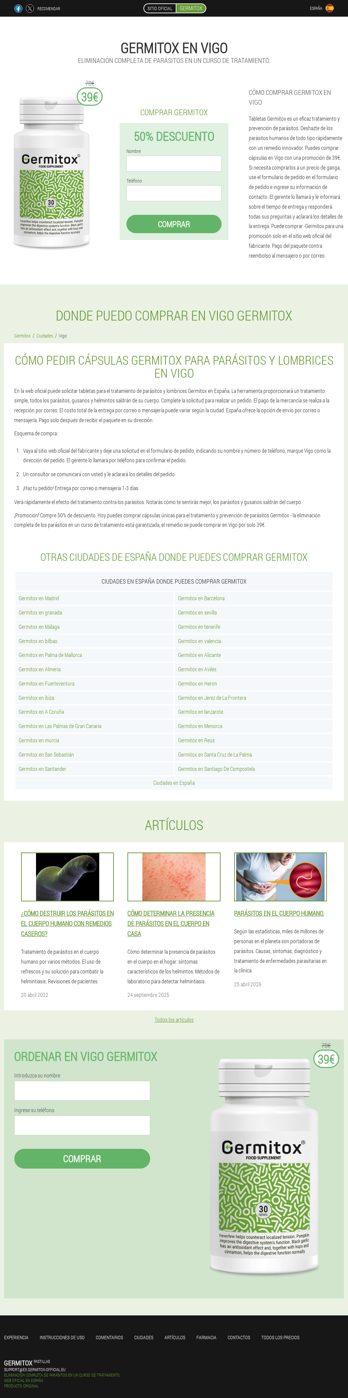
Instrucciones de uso (62, 1337)
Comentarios (109, 1337)
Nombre (133, 151)
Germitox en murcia (39, 740)
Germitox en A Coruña (41, 711)
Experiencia (16, 1337)
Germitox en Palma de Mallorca (50, 654)
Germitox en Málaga (39, 626)
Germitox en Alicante (199, 654)
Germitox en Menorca (200, 725)
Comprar (174, 224)
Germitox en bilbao (38, 640)
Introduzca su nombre (37, 1075)
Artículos (174, 1337)
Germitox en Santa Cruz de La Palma (215, 754)
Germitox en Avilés (197, 669)
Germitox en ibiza (36, 697)
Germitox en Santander (42, 768)
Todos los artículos (174, 1019)
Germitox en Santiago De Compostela (216, 768)
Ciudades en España (174, 782)
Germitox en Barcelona (201, 598)
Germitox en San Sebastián (46, 754)
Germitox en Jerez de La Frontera (212, 697)
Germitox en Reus (196, 740)
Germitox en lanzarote (200, 711)
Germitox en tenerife (199, 626)
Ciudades (143, 1337)
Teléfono (134, 180)
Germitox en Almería (39, 669)
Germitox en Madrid (39, 598)
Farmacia (206, 1337)
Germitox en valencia (199, 640)
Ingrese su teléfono (34, 1110)
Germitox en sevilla (197, 612)
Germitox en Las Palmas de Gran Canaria (60, 725)
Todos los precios (280, 1337)
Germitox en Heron (197, 683)
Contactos (239, 1337)
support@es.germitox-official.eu (35, 1369)
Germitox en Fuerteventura (46, 683)
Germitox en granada (40, 612)
